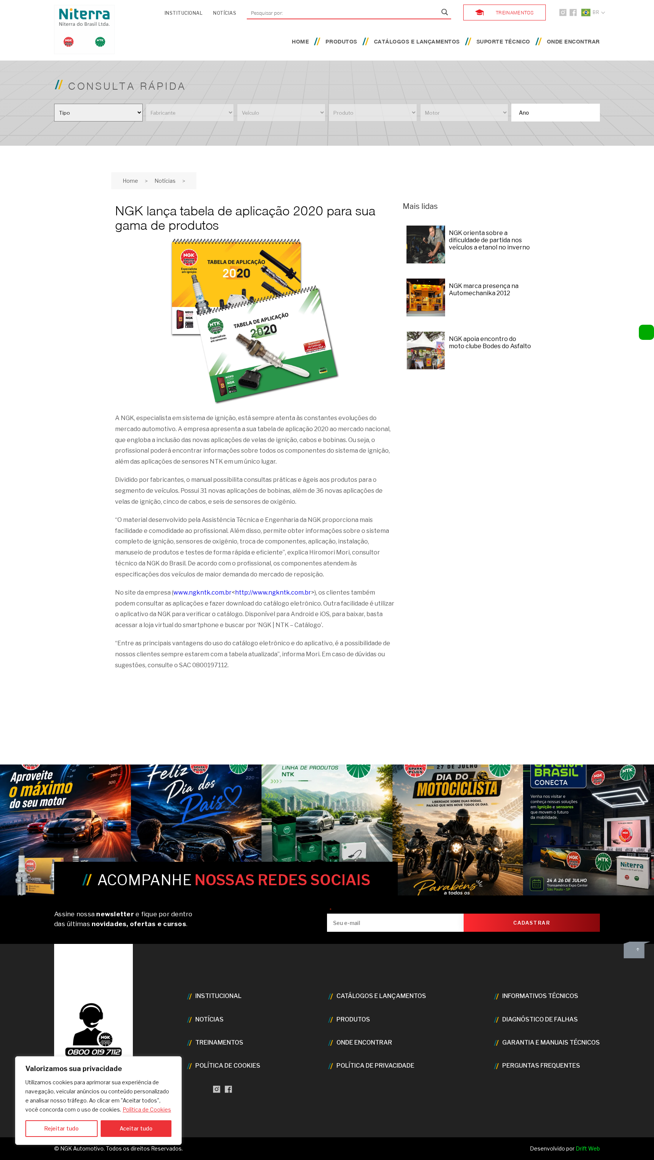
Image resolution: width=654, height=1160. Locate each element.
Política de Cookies (147, 1109)
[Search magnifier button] (444, 12)
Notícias (224, 13)
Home (300, 41)
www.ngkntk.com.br (202, 592)
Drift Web (588, 1148)
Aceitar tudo (136, 1128)
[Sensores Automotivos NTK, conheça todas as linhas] (327, 830)
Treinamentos (515, 12)
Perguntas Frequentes (541, 1065)
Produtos (341, 41)
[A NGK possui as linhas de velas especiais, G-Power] (65, 830)
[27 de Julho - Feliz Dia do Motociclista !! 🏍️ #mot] (457, 830)
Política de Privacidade (375, 1065)
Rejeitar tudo (61, 1128)
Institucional (183, 13)
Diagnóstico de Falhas (540, 1019)
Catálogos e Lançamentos (417, 41)
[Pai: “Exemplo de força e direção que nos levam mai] (196, 830)
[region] (98, 1100)
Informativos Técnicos (540, 996)
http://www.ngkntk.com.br (273, 592)
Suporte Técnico (503, 41)
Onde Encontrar (573, 41)
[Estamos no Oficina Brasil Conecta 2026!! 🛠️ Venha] (588, 830)
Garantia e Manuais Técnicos (551, 1042)
